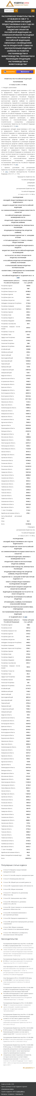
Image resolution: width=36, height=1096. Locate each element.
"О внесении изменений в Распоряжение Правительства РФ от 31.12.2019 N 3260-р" (18, 961)
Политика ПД (19, 1094)
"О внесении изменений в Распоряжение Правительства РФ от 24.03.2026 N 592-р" (18, 1039)
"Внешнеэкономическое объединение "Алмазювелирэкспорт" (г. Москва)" (18, 993)
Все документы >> (29, 1068)
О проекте (11, 1094)
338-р (6, 172)
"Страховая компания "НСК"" (18, 1031)
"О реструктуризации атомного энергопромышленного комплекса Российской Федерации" (17, 981)
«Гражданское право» (7, 1089)
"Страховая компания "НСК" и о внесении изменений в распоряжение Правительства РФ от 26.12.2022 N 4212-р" (18, 1019)
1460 (16, 126)
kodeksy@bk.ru (20, 1091)
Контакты (4, 1094)
